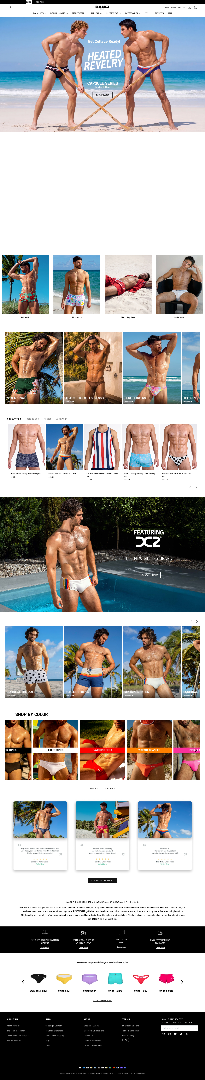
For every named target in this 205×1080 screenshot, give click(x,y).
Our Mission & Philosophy (17, 1036)
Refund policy (82, 1073)
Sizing (48, 1045)
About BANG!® (13, 1026)
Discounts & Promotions (94, 1031)
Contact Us (88, 1036)
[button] (10, 7)
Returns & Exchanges (54, 1031)
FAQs (47, 1040)
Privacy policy (95, 1073)
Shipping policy (122, 1073)
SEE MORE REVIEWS (102, 880)
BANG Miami (70, 1073)
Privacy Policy (128, 1036)
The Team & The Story (16, 1031)
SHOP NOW (102, 236)
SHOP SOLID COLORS (102, 788)
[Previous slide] (190, 487)
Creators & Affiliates (92, 1040)
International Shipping (54, 1036)
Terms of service (108, 1073)
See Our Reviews (14, 1040)
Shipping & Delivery (53, 1026)
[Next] (195, 750)
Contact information (138, 1073)
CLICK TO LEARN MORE (102, 1000)
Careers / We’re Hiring (93, 1045)
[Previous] (9, 750)
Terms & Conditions (130, 1031)
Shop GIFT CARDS (91, 1026)
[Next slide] (196, 487)
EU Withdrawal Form (130, 1026)
